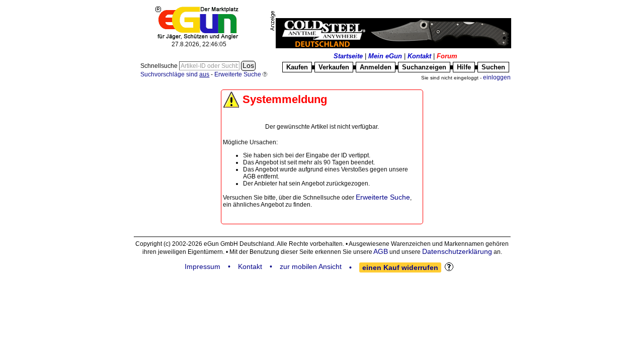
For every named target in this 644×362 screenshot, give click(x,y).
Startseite (348, 56)
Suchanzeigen (424, 67)
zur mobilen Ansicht (311, 266)
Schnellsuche (159, 65)
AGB (380, 251)
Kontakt (419, 56)
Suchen (493, 67)
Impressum (202, 266)
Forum (447, 56)
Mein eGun (385, 56)
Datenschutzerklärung (457, 251)
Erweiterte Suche (383, 197)
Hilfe (464, 67)
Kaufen (297, 67)
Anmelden (375, 67)
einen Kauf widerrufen (400, 267)
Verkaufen (333, 67)
